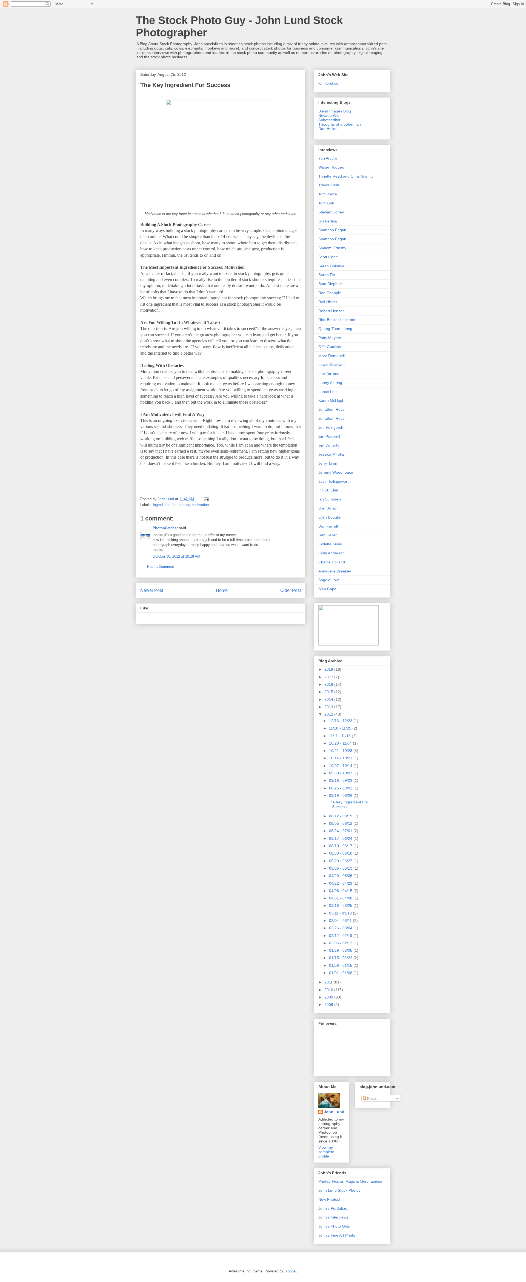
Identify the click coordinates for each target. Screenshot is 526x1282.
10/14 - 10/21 (341, 758)
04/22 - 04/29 (341, 883)
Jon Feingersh (330, 427)
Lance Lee (327, 391)
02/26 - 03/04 (341, 928)
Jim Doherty (328, 445)
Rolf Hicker (327, 302)
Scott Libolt (328, 257)
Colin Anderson (331, 553)
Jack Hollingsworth (334, 481)
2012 (329, 714)
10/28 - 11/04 (341, 743)
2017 (329, 677)
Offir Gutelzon (330, 347)
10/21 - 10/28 (341, 750)
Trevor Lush (328, 185)
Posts (371, 1098)
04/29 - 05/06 (341, 875)
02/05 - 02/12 (341, 943)
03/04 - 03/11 (341, 920)
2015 (329, 692)
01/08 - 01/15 (341, 965)
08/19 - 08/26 (341, 795)
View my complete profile (326, 1151)
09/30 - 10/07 (341, 773)
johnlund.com (330, 83)
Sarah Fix (326, 275)
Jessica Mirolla (331, 454)
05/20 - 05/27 (341, 861)
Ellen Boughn (329, 517)
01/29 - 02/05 (341, 950)
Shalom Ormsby (332, 248)
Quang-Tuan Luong (335, 328)
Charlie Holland (331, 562)
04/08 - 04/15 (341, 891)
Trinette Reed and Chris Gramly (345, 176)
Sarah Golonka (331, 266)
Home (222, 590)
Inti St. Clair (328, 490)
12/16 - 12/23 (341, 721)
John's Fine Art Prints (336, 1235)
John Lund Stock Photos (339, 1190)
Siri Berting (327, 221)
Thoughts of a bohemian (339, 124)
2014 (329, 699)
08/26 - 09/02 (341, 788)
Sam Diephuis (330, 284)
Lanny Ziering (330, 382)
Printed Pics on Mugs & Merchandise (350, 1181)
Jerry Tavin (327, 463)
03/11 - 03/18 (341, 913)
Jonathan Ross (331, 418)
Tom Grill (326, 203)
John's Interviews (333, 1217)
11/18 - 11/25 (340, 728)
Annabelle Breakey (334, 571)
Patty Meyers (329, 337)
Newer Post (151, 590)
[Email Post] (206, 499)
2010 (329, 990)
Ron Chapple (329, 293)
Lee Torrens (328, 373)
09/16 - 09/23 (341, 780)
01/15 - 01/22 (341, 958)
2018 (329, 669)
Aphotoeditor (329, 120)
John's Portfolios (332, 1208)
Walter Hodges (331, 167)
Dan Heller (327, 128)
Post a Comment (160, 567)
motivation (200, 505)
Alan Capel (327, 589)
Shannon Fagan (332, 230)
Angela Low (328, 580)
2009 (329, 997)
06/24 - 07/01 (341, 831)
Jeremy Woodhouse (335, 472)
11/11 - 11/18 (340, 736)
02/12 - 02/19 (341, 935)
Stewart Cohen (331, 212)
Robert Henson (331, 311)
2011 (329, 982)
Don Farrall (328, 526)
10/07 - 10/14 (341, 765)
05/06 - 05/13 (341, 868)
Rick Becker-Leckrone (337, 319)
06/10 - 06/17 (341, 846)
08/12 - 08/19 (341, 816)
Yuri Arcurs (327, 158)
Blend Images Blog (334, 111)
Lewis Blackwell (331, 364)
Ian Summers (330, 499)
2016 (329, 684)
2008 (329, 1004)
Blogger (290, 1271)
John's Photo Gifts (334, 1226)
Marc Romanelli (331, 356)
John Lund (334, 1112)
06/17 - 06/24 (341, 838)
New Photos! (329, 1199)
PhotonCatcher (165, 528)
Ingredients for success (171, 505)
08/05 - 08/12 (341, 823)
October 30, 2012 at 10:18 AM (176, 556)
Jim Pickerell (329, 436)
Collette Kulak (330, 544)
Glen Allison (328, 508)
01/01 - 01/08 (341, 973)
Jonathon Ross (331, 409)
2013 (329, 707)
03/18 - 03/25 (341, 905)
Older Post (290, 590)
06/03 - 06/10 (341, 853)
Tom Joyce (327, 194)
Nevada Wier (329, 115)
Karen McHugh (331, 400)
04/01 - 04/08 (341, 898)
